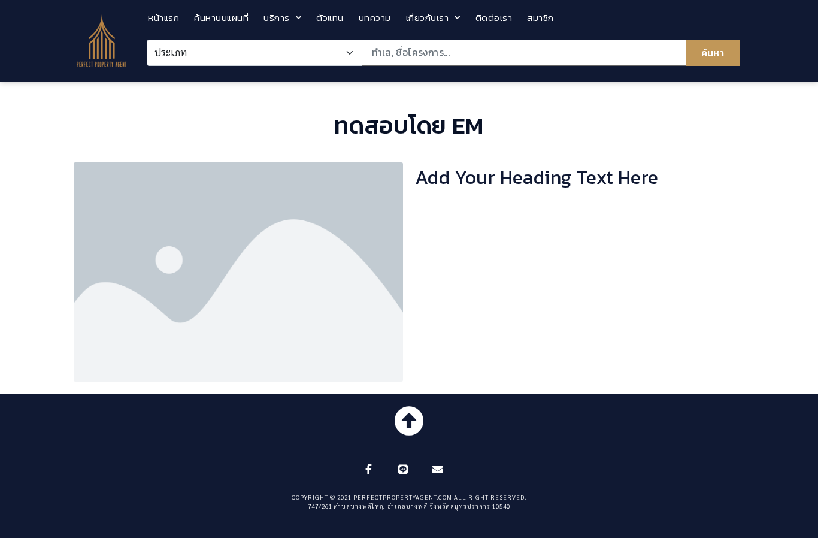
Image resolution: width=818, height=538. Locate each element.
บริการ (276, 18)
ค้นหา (712, 53)
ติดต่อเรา (494, 18)
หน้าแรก (163, 18)
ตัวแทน (330, 18)
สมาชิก (540, 18)
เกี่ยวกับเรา (427, 18)
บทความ (375, 18)
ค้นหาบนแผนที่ (221, 18)
